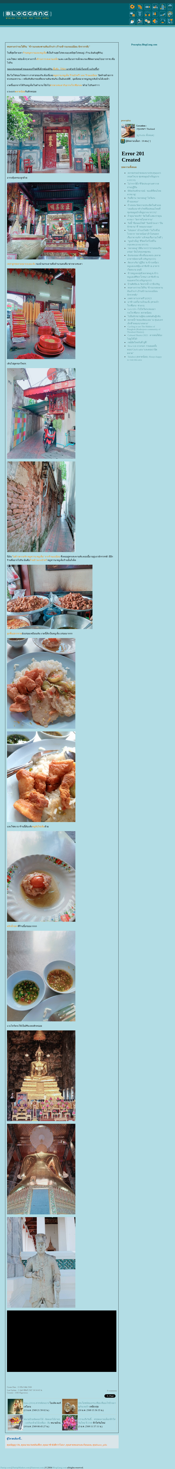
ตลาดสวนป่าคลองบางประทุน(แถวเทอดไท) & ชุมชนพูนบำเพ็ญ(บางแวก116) (144, 176)
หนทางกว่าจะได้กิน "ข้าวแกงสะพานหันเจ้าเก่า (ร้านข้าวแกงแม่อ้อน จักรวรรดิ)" (145, 291)
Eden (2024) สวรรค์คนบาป (36, 1403)
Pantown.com (37, 1467)
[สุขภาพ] (155, 24)
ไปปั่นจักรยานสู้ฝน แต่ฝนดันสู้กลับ (144, 316)
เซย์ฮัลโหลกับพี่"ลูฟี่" (137, 342)
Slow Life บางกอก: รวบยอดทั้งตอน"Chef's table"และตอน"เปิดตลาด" (142, 349)
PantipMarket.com (21, 1467)
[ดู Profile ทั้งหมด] (145, 135)
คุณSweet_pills (100, 1445)
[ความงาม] (132, 17)
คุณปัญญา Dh (13, 1445)
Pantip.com (6, 1467)
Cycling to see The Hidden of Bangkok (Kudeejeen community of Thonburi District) (143, 329)
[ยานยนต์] (169, 10)
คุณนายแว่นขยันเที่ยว (31, 1445)
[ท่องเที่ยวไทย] (132, 24)
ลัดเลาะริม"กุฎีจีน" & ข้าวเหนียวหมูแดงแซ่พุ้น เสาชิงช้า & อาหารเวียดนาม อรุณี (143, 266)
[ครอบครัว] (155, 17)
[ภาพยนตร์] (147, 10)
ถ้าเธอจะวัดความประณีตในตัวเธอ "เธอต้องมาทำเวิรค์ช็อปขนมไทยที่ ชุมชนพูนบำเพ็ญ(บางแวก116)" (144, 209)
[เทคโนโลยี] (162, 10)
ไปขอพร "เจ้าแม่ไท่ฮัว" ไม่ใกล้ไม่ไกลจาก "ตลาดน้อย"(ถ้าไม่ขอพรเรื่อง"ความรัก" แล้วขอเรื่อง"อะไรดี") (145, 234)
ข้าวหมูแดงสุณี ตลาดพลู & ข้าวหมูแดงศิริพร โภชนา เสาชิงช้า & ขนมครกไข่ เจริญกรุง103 (143, 277)
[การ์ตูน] (147, 24)
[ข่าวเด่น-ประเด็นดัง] (140, 10)
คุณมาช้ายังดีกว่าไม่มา (54, 1445)
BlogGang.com (60, 1467)
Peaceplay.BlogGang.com (144, 44)
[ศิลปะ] (169, 17)
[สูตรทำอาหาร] (132, 10)
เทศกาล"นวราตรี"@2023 (140, 298)
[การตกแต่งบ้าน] (155, 10)
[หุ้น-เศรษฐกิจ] (140, 24)
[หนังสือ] (162, 17)
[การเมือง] (140, 17)
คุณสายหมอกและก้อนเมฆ (79, 1445)
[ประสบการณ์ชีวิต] (162, 24)
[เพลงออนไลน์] (147, 17)
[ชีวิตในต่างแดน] (170, 24)
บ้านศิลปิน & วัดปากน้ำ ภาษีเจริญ (144, 284)
